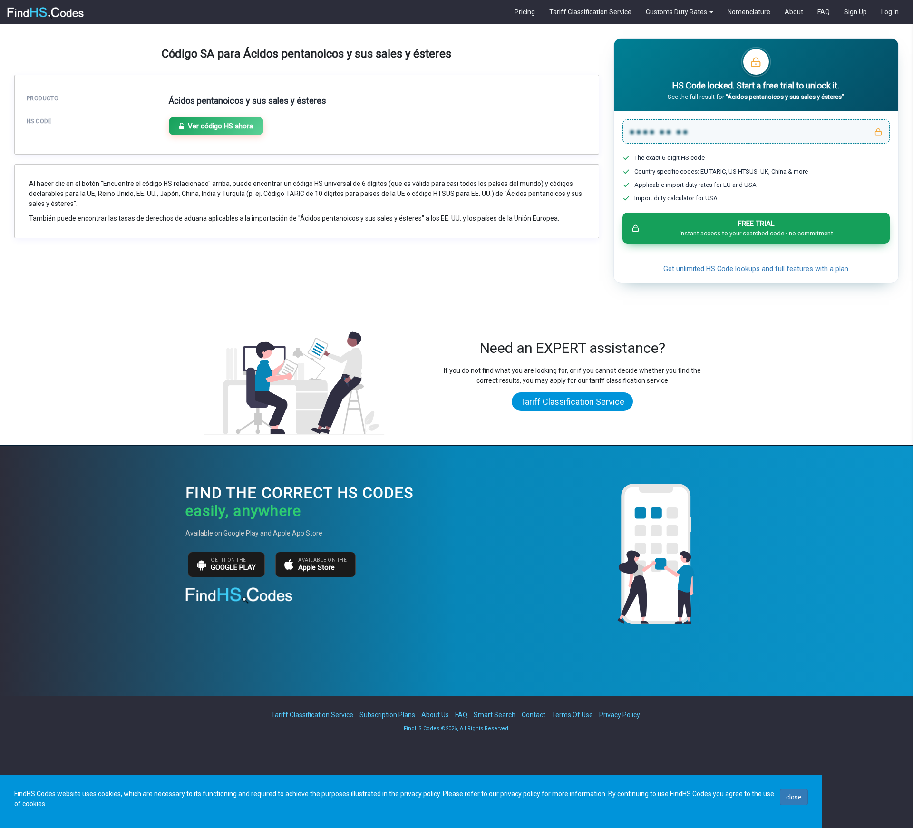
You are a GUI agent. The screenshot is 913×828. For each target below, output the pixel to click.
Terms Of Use (572, 715)
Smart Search (494, 715)
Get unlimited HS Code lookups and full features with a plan (755, 269)
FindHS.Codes (35, 794)
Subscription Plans (387, 715)
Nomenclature (749, 12)
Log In (890, 12)
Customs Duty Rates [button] (677, 12)
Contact (533, 715)
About (794, 12)
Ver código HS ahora (220, 126)
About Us (435, 715)
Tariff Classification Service (590, 12)
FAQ (823, 12)
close (794, 797)
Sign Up (855, 12)
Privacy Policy (619, 715)
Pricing (525, 12)
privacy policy (420, 794)
